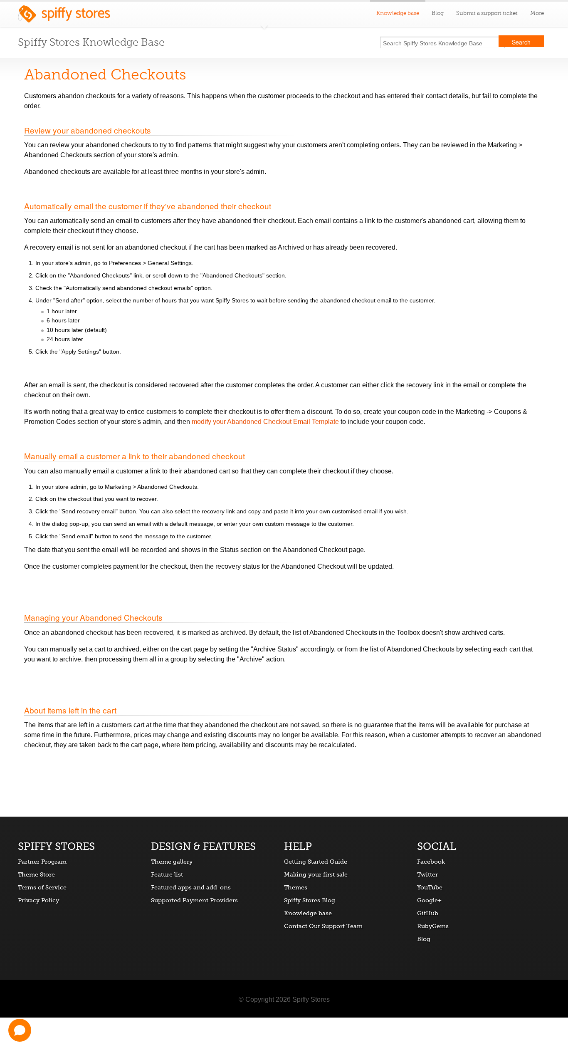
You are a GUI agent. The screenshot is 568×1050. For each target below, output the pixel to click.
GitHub (427, 913)
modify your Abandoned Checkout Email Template (265, 421)
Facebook (431, 861)
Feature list (167, 874)
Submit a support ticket (487, 13)
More (537, 13)
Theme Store (36, 874)
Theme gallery (172, 861)
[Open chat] (19, 1030)
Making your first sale (316, 874)
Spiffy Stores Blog (309, 900)
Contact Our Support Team (323, 926)
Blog (438, 13)
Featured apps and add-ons (191, 887)
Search (521, 42)
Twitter (427, 874)
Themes (295, 887)
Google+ (429, 900)
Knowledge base (308, 913)
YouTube (429, 887)
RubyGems (433, 926)
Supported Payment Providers (194, 900)
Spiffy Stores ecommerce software (64, 16)
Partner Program (42, 861)
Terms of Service (42, 887)
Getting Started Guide (315, 861)
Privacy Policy (38, 900)
